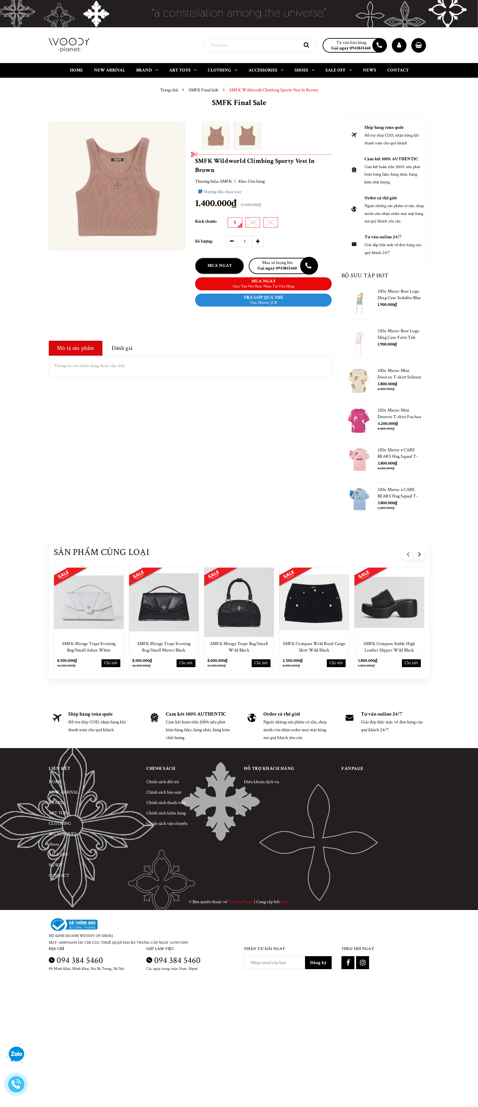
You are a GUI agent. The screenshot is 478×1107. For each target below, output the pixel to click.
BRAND (56, 803)
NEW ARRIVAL (64, 792)
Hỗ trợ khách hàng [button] (269, 768)
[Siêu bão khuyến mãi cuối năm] (239, 13)
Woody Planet (240, 902)
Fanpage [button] (352, 768)
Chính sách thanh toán (166, 803)
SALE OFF (59, 855)
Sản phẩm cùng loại (101, 552)
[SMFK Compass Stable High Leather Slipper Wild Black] (389, 602)
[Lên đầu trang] (465, 1073)
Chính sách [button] (160, 768)
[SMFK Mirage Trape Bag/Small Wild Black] (239, 602)
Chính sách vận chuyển (166, 823)
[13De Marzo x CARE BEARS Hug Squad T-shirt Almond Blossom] (359, 460)
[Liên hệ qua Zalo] (16, 1054)
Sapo (285, 902)
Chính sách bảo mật (163, 792)
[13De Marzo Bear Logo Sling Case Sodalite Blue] (359, 302)
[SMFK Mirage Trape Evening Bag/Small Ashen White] (89, 602)
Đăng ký (318, 963)
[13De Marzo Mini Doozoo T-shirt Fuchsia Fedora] (359, 421)
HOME (55, 782)
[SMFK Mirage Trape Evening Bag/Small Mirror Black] (164, 602)
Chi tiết (110, 663)
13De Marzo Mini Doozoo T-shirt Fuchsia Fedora (399, 416)
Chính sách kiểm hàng (166, 813)
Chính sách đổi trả (162, 782)
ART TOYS (59, 813)
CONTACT (59, 875)
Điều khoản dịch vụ (261, 782)
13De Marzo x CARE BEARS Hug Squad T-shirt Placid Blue (398, 496)
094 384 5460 (80, 960)
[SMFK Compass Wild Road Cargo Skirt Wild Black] (314, 602)
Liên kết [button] (59, 768)
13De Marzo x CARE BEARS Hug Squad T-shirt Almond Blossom (398, 456)
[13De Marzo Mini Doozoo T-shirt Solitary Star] (359, 381)
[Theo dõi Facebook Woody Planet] (347, 962)
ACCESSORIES (63, 834)
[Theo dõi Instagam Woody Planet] (362, 962)
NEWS (55, 865)
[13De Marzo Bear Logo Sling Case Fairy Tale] (359, 341)
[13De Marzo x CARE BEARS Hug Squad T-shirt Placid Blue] (359, 500)
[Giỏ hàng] (418, 45)
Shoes (54, 844)
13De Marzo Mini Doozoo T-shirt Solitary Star (399, 377)
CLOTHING (60, 823)
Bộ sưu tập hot (364, 275)
